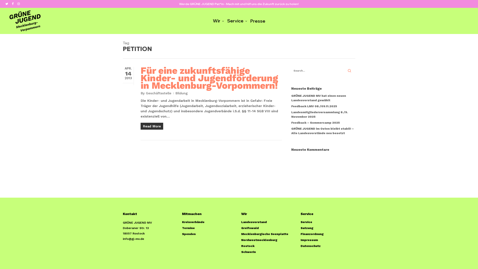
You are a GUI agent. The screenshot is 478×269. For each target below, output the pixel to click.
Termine (188, 228)
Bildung (181, 93)
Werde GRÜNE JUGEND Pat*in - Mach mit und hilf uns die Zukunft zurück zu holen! (239, 4)
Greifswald (250, 228)
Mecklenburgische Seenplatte (264, 234)
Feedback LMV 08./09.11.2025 (314, 106)
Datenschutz (311, 246)
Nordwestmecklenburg (259, 240)
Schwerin (248, 252)
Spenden (189, 234)
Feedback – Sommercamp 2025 (315, 122)
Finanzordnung (312, 234)
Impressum (309, 240)
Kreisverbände (193, 222)
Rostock (247, 246)
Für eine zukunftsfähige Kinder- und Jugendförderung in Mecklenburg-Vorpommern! (209, 78)
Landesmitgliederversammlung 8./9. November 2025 (319, 114)
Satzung (307, 228)
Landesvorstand (254, 222)
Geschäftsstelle (158, 93)
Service (306, 222)
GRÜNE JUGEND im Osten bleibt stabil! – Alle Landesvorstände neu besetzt (322, 131)
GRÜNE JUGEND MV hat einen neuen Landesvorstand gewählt (318, 98)
